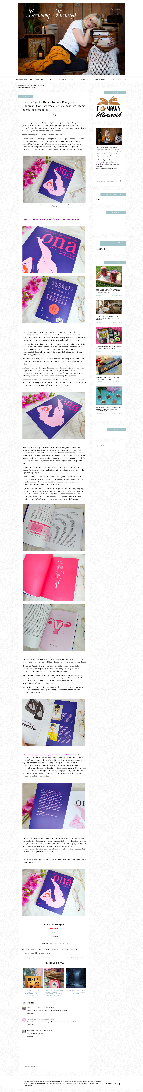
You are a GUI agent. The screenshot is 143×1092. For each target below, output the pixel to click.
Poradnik (65, 949)
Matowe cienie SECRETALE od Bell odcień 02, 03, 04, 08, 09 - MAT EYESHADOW (108, 409)
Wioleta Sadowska (34, 1007)
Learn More (109, 1083)
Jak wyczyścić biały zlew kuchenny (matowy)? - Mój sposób (107, 318)
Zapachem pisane (33, 1030)
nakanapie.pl (100, 434)
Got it (116, 1083)
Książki (39, 949)
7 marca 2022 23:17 (48, 1007)
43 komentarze (117, 413)
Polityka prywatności (119, 79)
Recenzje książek (36, 79)
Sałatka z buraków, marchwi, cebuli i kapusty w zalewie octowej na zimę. (108, 291)
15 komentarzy (117, 382)
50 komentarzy (117, 351)
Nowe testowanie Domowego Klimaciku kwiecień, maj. (109, 347)
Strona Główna (21, 79)
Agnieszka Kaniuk (33, 1019)
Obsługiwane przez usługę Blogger (31, 85)
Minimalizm (84, 79)
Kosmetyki (61, 79)
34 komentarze (117, 322)
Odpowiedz (31, 1013)
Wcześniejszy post (78, 958)
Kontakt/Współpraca (99, 79)
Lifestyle (72, 79)
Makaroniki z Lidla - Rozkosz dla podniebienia (108, 378)
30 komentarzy (117, 295)
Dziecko (51, 79)
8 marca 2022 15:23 (46, 1030)
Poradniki (74, 949)
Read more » (100, 295)
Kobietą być (30, 949)
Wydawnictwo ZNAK (44, 953)
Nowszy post (29, 958)
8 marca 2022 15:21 (47, 1019)
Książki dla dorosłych (51, 949)
